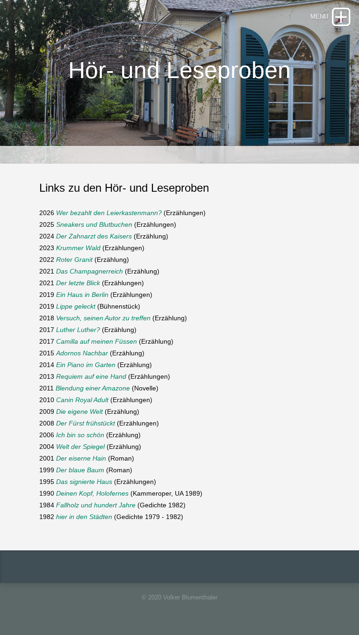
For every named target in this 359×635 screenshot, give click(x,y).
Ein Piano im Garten (85, 364)
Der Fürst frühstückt (85, 423)
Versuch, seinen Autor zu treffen (103, 318)
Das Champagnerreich (89, 271)
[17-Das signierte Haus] (113, 481)
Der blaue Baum (80, 470)
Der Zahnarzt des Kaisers (94, 236)
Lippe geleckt (75, 306)
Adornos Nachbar (82, 353)
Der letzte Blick (79, 283)
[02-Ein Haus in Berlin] (109, 294)
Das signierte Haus (84, 481)
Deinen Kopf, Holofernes (93, 493)
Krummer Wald (78, 248)
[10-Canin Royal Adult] (55, 400)
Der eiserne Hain (81, 458)
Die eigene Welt (79, 411)
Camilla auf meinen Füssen (96, 341)
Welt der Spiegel (80, 446)
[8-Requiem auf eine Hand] (127, 376)
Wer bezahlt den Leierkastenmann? (109, 212)
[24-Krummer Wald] (101, 248)
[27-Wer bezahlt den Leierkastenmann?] (163, 212)
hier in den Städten (84, 516)
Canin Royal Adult (82, 400)
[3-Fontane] (151, 318)
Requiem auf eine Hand (91, 376)
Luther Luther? (79, 329)
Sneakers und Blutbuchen (94, 224)
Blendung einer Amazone (93, 388)
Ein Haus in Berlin (82, 294)
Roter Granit (74, 259)
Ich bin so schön (80, 435)
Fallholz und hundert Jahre (96, 505)
